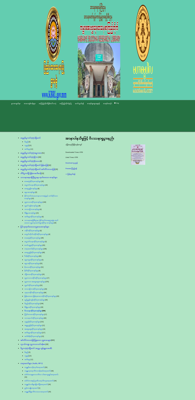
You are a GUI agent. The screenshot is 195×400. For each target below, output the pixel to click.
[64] (45, 292)
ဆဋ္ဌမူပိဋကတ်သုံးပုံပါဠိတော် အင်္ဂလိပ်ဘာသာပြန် (38, 169)
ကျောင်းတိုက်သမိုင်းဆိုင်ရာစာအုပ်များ (36, 234)
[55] (43, 245)
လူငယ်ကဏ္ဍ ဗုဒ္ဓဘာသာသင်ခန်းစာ (33, 344)
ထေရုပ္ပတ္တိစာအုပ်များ (31, 188)
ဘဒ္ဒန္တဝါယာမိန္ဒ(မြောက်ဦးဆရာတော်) (36, 384)
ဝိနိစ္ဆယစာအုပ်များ (30, 213)
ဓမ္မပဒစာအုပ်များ (29, 192)
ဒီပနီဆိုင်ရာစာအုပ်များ (31, 256)
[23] (30, 145)
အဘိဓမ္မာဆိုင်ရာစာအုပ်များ (33, 216)
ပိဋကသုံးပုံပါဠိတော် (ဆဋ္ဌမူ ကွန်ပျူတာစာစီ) (36, 348)
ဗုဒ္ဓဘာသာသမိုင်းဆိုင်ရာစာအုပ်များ (35, 278)
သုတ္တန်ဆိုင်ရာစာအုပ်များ (32, 322)
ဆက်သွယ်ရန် (79, 103)
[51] (43, 153)
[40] (45, 318)
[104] (41, 303)
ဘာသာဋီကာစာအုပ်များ (32, 209)
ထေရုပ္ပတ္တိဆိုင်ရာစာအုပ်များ (33, 252)
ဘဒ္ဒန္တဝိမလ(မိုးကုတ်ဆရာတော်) (34, 367)
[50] (46, 367)
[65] (40, 256)
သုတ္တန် (26, 145)
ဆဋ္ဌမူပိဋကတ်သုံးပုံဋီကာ (29, 157)
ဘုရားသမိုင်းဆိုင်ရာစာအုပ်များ (34, 292)
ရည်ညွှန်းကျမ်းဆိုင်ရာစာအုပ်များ (34, 300)
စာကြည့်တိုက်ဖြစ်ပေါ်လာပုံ (47, 103)
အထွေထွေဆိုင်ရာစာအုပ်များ (33, 329)
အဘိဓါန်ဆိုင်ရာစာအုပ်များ (32, 336)
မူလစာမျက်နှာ (16, 103)
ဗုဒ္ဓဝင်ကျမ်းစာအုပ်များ (31, 206)
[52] (42, 267)
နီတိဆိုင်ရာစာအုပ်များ (31, 270)
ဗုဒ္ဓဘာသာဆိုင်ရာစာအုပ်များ (33, 202)
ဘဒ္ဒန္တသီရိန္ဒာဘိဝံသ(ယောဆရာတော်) (36, 392)
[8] (41, 161)
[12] (31, 149)
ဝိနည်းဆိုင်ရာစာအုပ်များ (32, 303)
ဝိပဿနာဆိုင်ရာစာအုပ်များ (33, 311)
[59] (46, 300)
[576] (47, 281)
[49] (42, 238)
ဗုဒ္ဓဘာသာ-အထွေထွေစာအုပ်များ (34, 281)
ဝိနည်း (26, 142)
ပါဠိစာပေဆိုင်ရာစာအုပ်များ (33, 274)
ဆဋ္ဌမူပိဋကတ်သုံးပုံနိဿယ (30, 161)
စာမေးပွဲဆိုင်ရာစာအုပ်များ (32, 181)
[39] (55, 223)
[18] (42, 181)
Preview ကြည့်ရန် (71, 168)
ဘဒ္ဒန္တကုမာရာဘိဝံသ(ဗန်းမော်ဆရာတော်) (37, 371)
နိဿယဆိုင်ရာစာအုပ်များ (32, 267)
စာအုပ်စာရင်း (107, 103)
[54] (55, 381)
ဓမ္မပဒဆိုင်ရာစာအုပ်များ (32, 263)
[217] (43, 332)
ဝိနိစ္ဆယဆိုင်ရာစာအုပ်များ (32, 307)
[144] (44, 202)
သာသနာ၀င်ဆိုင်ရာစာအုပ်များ (34, 318)
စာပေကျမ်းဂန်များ (30, 103)
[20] (43, 274)
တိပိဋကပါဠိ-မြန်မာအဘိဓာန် (31, 173)
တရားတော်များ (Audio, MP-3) (32, 363)
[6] (43, 216)
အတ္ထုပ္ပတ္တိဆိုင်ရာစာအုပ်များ (33, 325)
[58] (52, 371)
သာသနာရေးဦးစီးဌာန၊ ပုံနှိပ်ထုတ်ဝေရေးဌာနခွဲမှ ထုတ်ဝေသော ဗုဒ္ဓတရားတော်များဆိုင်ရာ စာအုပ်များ (41, 221)
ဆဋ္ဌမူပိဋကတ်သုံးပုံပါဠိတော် (31, 138)
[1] (39, 388)
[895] (53, 340)
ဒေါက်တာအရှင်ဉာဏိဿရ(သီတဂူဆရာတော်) (39, 381)
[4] (39, 206)
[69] (43, 252)
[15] (37, 213)
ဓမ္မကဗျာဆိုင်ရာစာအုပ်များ (33, 260)
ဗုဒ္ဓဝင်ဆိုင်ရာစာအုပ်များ (32, 285)
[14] (44, 329)
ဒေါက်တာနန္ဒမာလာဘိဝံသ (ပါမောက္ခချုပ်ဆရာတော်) (41, 374)
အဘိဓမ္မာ (27, 149)
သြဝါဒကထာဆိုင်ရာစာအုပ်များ (34, 314)
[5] (29, 142)
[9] (39, 270)
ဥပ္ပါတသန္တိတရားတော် (31, 388)
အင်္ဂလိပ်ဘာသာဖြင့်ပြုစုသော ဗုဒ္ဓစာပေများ (36, 340)
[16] (47, 344)
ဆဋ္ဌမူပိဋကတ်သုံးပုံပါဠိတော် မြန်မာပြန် (34, 165)
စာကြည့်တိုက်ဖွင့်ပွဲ (66, 103)
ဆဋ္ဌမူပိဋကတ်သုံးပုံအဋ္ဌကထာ (31, 153)
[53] (41, 285)
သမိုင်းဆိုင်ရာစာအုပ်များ (32, 230)
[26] (39, 157)
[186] (45, 249)
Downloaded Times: (73, 152)
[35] (56, 169)
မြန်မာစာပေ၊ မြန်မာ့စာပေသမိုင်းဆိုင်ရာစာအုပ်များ (40, 296)
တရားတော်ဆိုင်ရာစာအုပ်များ (33, 249)
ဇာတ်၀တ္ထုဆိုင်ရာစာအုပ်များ (33, 245)
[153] (42, 322)
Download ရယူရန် (72, 163)
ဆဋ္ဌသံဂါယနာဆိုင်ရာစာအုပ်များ (34, 185)
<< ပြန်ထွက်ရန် (70, 174)
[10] (32, 198)
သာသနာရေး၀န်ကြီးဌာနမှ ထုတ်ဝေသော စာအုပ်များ (39, 177)
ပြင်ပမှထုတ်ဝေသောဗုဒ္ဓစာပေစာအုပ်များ (35, 226)
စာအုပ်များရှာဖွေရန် (93, 103)
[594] (44, 311)
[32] (49, 165)
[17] (48, 278)
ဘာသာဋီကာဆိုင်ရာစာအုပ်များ (34, 289)
